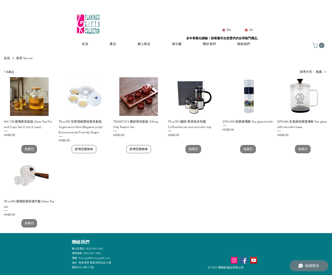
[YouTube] (253, 260)
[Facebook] (244, 260)
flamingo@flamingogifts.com (94, 258)
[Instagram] (234, 260)
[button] (319, 45)
